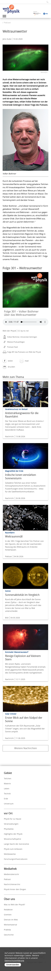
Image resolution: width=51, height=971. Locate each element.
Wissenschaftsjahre (12, 839)
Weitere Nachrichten (25, 748)
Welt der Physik (9, 330)
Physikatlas (9, 829)
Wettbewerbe (10, 854)
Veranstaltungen (11, 824)
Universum (8, 803)
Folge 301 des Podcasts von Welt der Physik (24, 352)
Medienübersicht (11, 874)
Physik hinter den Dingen (15, 889)
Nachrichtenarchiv (12, 884)
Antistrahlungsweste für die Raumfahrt (21, 414)
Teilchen (7, 778)
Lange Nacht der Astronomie (16, 844)
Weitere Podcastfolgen (16, 342)
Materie (7, 783)
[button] (8, 361)
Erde (6, 798)
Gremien (8, 914)
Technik (7, 793)
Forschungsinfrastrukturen (15, 859)
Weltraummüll (13, 536)
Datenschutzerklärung (14, 960)
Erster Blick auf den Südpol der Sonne (23, 719)
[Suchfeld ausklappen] (46, 2)
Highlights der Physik (13, 834)
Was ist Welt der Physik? (14, 904)
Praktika (7, 929)
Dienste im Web (11, 919)
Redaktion (8, 909)
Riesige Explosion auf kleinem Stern (23, 657)
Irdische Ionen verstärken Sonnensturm (20, 476)
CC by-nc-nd (23, 330)
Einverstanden (12, 964)
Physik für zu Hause (12, 819)
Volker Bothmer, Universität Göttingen (22, 337)
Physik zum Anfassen (13, 849)
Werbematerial (10, 924)
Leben (6, 788)
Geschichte (9, 934)
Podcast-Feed (12, 347)
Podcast (7, 22)
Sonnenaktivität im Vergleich (22, 595)
